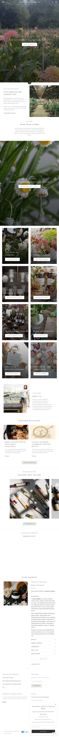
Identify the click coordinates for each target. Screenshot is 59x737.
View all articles (29, 462)
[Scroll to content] (29, 82)
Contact (7, 677)
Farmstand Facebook (7, 684)
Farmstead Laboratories (16, 680)
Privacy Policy (34, 697)
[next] (55, 42)
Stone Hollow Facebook (16, 684)
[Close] (55, 704)
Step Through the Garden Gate (10, 112)
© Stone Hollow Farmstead (11, 731)
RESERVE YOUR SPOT (29, 186)
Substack (11, 677)
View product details (35, 663)
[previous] (3, 42)
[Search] (53, 2)
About (4, 677)
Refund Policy (46, 697)
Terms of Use (40, 697)
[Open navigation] (3, 2)
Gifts (4, 680)
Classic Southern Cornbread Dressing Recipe (41, 444)
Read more (7, 455)
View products (29, 523)
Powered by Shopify (7, 733)
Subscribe (43, 731)
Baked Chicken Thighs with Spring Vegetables (15, 444)
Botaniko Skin (8, 680)
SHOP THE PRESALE (29, 44)
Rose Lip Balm (37, 585)
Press (4, 687)
